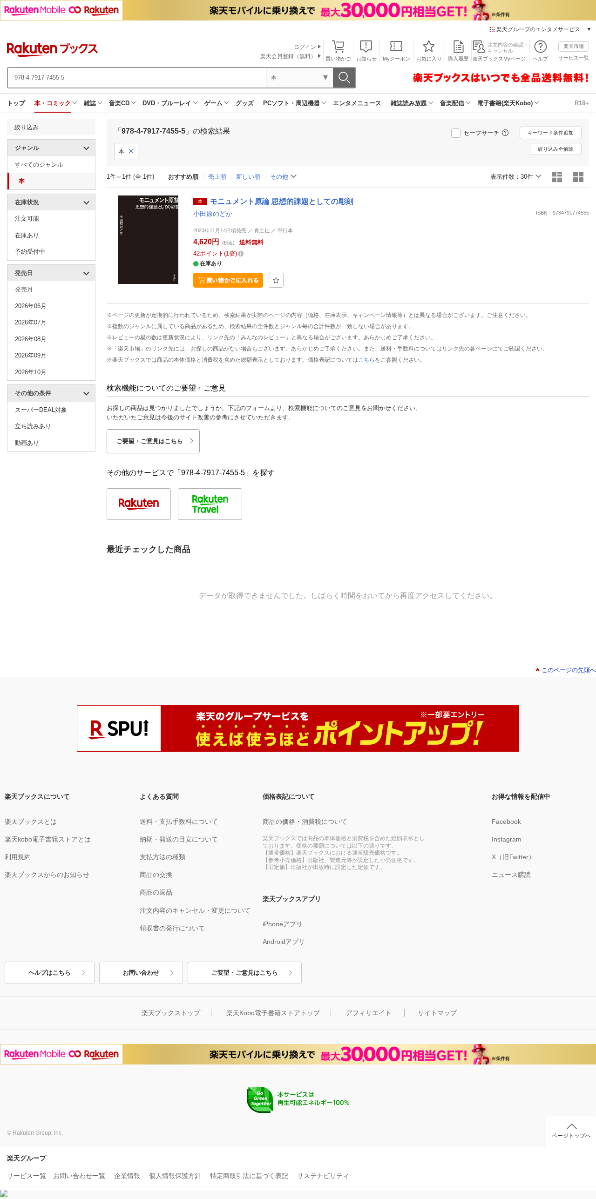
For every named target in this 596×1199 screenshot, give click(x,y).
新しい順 (248, 176)
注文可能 (27, 218)
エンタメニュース (357, 103)
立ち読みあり (33, 426)
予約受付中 (30, 251)
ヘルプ (540, 58)
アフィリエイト (369, 1013)
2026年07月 (31, 322)
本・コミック (52, 103)
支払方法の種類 (162, 857)
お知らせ (366, 58)
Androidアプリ (284, 941)
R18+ (582, 103)
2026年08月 (31, 339)
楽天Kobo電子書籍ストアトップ (273, 1013)
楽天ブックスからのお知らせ (47, 874)
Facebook (506, 821)
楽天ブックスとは (31, 821)
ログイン (305, 47)
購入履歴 (458, 58)
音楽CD (119, 103)
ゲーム (213, 103)
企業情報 (127, 1175)
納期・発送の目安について (179, 839)
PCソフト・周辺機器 (291, 103)
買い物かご (338, 58)
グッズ (245, 103)
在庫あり (27, 235)
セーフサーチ (481, 132)
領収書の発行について (172, 928)
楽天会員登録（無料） (288, 56)
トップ (16, 103)
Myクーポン (396, 58)
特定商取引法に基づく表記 (249, 1175)
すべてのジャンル (39, 164)
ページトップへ (571, 1135)
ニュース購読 (511, 874)
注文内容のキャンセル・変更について (195, 910)
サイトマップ (437, 1013)
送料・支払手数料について (179, 821)
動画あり (27, 442)
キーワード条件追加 (551, 132)
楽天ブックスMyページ (499, 58)
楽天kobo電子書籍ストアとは (48, 839)
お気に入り (429, 58)
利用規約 (18, 857)
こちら (366, 360)
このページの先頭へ (569, 670)
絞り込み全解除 (556, 149)
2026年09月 (31, 355)
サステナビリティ (323, 1175)
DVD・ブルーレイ (166, 103)
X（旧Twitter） (513, 857)
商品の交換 (156, 874)
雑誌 (90, 103)
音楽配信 (452, 103)
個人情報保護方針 (175, 1175)
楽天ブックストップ (171, 1013)
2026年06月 (31, 306)
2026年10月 (31, 372)
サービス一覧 (573, 58)
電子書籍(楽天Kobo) (505, 103)
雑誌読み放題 (409, 103)
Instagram (507, 839)
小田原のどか (212, 213)
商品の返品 (156, 892)
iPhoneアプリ (283, 924)
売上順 (217, 176)
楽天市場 (573, 46)
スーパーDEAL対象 (41, 409)
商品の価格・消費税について (305, 821)
